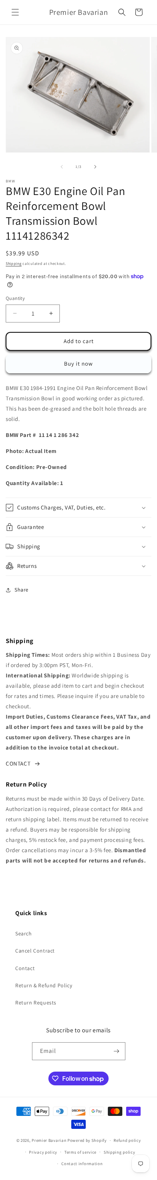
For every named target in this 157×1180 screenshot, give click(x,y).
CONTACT (18, 763)
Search (23, 933)
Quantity (15, 298)
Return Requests (35, 1002)
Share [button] (21, 589)
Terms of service (80, 1152)
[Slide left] (61, 166)
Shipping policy (119, 1152)
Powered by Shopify (87, 1140)
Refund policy (127, 1140)
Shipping (14, 263)
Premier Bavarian (49, 1140)
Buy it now (78, 363)
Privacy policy (43, 1152)
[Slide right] (95, 166)
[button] (15, 12)
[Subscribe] (116, 1051)
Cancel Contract (35, 950)
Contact (25, 968)
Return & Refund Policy (43, 985)
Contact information (82, 1163)
